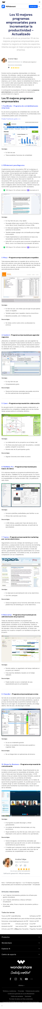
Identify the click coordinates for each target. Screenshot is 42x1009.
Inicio (3, 882)
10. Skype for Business (10, 764)
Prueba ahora (33, 6)
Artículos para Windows (9, 918)
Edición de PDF (34, 921)
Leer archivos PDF (21, 926)
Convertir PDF (6, 924)
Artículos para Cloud (21, 924)
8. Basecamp (7, 615)
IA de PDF (33, 924)
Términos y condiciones (9, 991)
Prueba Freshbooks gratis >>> (11, 119)
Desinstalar (28, 996)
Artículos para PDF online (9, 929)
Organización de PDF (21, 921)
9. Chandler (6, 694)
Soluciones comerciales (9, 921)
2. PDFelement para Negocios (13, 165)
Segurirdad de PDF (35, 926)
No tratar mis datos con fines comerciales (21, 999)
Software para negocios (29, 62)
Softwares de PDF (35, 916)
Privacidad (21, 991)
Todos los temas (8, 912)
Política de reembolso (17, 996)
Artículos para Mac (35, 918)
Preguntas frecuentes (22, 929)
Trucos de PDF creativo (9, 916)
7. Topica (5, 537)
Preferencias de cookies (32, 991)
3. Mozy (4, 257)
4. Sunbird (6, 335)
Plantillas (18, 916)
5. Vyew (5, 403)
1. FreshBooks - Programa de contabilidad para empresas (20, 107)
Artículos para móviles (22, 918)
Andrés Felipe (13, 59)
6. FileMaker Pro (8, 467)
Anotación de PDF (7, 926)
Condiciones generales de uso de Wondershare (21, 993)
